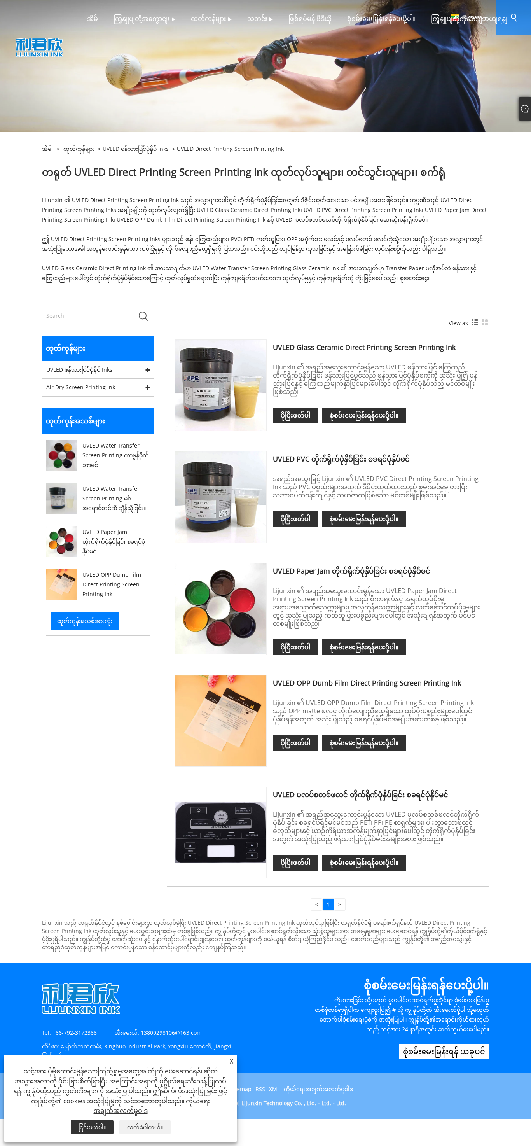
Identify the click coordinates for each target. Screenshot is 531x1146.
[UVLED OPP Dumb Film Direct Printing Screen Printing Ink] (220, 720)
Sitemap (241, 1089)
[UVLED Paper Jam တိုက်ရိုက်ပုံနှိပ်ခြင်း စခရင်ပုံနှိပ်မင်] (220, 608)
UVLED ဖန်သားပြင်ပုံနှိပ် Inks (136, 148)
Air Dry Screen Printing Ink (80, 387)
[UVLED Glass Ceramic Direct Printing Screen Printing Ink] (220, 384)
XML (274, 1089)
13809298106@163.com (171, 1032)
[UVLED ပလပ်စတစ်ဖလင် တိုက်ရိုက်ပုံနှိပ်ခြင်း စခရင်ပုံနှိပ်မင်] (220, 832)
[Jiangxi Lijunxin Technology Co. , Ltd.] (39, 47)
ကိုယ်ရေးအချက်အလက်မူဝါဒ (318, 1089)
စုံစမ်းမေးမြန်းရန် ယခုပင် (444, 1051)
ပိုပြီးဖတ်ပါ (295, 415)
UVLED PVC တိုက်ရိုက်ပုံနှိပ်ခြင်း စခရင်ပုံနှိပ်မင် (341, 459)
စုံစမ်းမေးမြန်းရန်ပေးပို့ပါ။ (364, 415)
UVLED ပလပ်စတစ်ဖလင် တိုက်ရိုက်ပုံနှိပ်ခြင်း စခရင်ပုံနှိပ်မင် (360, 794)
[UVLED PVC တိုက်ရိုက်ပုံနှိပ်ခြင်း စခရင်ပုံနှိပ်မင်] (220, 496)
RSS (260, 1089)
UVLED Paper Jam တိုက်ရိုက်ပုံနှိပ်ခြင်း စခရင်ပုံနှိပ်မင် (351, 571)
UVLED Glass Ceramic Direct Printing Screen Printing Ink (364, 347)
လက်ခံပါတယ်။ (145, 1127)
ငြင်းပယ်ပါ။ (92, 1127)
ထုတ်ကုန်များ (78, 148)
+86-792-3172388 (74, 1032)
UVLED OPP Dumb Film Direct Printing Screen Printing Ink (367, 683)
